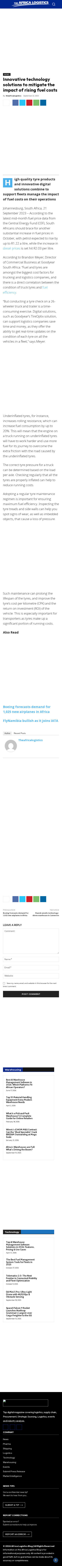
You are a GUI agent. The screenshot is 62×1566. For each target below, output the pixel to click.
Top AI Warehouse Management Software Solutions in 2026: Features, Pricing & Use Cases (20, 1246)
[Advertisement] (31, 42)
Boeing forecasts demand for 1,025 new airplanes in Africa (15, 914)
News (6, 74)
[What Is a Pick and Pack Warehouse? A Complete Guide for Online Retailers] (45, 1117)
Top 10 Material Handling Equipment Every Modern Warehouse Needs (19, 1100)
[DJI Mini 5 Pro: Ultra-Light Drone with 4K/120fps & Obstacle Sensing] (45, 1296)
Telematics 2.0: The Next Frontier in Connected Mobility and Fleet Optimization (21, 1278)
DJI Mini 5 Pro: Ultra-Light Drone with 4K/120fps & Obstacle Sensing (19, 1294)
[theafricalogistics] (11, 746)
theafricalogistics (13, 96)
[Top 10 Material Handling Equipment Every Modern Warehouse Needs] (45, 1101)
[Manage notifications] (55, 1560)
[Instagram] (12, 1427)
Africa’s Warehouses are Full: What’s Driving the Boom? (20, 1148)
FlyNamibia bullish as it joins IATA (30, 721)
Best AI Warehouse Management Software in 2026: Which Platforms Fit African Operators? (19, 1083)
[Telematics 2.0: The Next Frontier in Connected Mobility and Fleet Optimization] (45, 1280)
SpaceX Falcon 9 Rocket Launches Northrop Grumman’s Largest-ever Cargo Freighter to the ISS (19, 1312)
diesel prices (11, 248)
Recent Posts (20, 733)
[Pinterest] (29, 103)
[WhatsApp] (36, 103)
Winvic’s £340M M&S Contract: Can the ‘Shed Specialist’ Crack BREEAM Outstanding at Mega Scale (21, 1133)
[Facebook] (15, 103)
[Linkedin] (43, 103)
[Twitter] (22, 103)
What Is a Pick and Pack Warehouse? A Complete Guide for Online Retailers (19, 1116)
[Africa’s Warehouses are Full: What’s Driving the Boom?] (45, 1151)
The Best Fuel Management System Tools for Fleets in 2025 (20, 1262)
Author (7, 733)
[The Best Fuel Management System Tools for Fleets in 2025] (45, 1263)
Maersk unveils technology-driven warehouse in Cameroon (46, 914)
